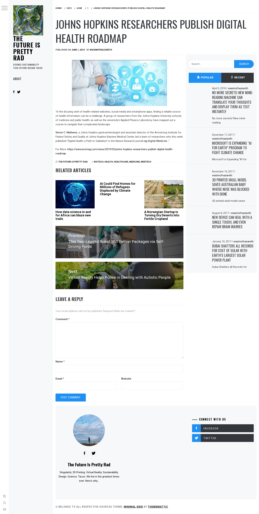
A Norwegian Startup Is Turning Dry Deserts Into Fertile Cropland (161, 215)
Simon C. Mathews (66, 132)
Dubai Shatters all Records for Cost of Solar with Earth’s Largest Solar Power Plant (232, 253)
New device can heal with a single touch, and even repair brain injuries (232, 222)
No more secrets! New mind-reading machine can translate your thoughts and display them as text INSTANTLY (232, 102)
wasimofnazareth (101, 50)
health (108, 162)
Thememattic (158, 506)
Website (126, 378)
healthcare (121, 162)
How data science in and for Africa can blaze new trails (73, 215)
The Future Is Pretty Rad (26, 48)
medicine (134, 162)
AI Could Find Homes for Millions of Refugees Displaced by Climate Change (117, 189)
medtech (146, 162)
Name (60, 361)
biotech (98, 162)
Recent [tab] (239, 77)
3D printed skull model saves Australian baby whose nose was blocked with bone (230, 187)
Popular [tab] (206, 77)
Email (60, 378)
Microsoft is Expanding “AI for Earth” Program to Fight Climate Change (232, 147)
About (17, 79)
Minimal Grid (133, 506)
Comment (63, 319)
